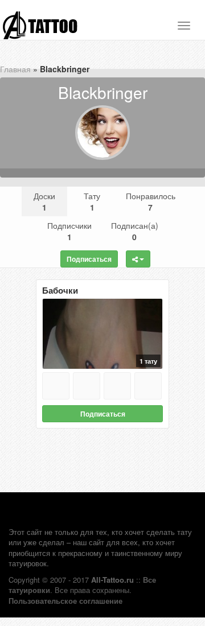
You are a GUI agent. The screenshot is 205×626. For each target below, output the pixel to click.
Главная (15, 69)
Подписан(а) (134, 231)
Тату (92, 201)
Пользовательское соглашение (65, 600)
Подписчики (69, 231)
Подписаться (89, 259)
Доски (44, 201)
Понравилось (150, 201)
